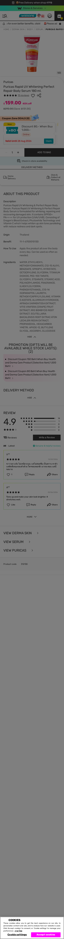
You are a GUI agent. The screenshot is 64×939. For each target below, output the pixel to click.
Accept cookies (46, 934)
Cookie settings (17, 934)
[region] (32, 928)
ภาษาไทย (18, 931)
